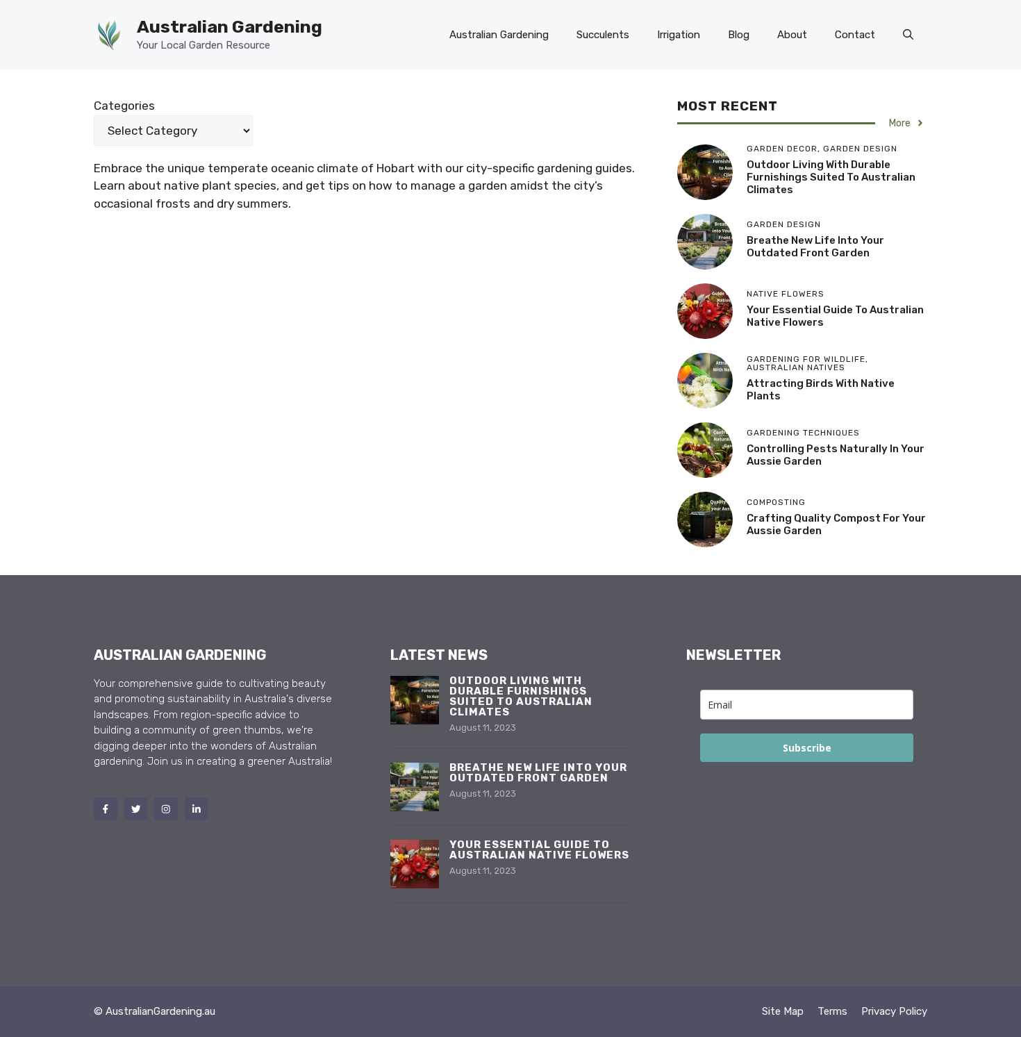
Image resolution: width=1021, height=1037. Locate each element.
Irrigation (678, 34)
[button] (908, 35)
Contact (855, 34)
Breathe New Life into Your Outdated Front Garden (815, 246)
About (792, 34)
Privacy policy (894, 1011)
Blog (738, 34)
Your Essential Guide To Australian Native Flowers (539, 849)
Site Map (783, 1011)
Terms (832, 1011)
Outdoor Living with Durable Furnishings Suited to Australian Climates (831, 177)
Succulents (602, 34)
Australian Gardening (229, 27)
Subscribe (807, 747)
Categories (124, 106)
